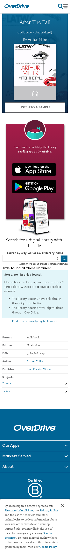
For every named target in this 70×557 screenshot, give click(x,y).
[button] (35, 446)
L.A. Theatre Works (39, 369)
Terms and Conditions (19, 510)
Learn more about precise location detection (43, 263)
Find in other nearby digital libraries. (35, 321)
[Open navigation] (63, 6)
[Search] (64, 259)
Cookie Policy (48, 547)
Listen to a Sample (35, 107)
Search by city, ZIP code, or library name (35, 253)
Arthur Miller (37, 39)
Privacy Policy (49, 510)
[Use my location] (57, 258)
